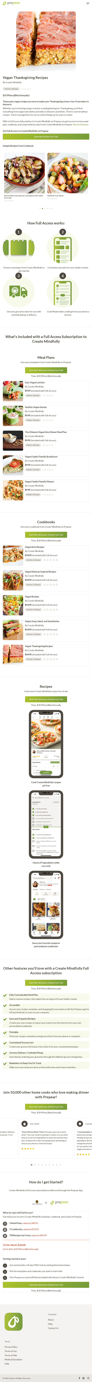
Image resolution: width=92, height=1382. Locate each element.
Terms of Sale (11, 1355)
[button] (88, 3)
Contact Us (53, 1328)
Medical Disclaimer (13, 1359)
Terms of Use (11, 1351)
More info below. (81, 124)
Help (50, 1324)
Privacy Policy (11, 1347)
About (51, 1319)
